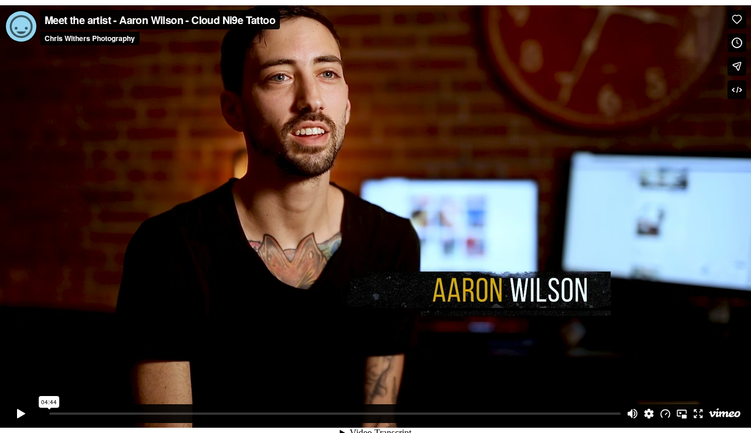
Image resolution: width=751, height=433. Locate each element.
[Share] (737, 66)
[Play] (21, 413)
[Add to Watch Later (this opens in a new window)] (737, 42)
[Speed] (665, 414)
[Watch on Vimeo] (725, 414)
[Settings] (649, 414)
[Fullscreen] (698, 414)
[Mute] (632, 414)
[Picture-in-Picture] (682, 414)
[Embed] (737, 89)
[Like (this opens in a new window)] (737, 19)
